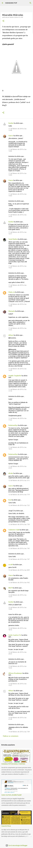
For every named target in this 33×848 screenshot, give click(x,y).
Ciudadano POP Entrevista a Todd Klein (13, 764)
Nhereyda (11, 311)
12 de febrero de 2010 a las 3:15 (19, 480)
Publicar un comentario (10, 736)
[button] (3, 21)
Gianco (10, 135)
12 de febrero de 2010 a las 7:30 (19, 524)
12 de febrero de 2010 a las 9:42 (19, 582)
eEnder (10, 473)
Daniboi (11, 123)
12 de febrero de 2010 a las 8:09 (19, 570)
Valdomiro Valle (13, 530)
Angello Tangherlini (14, 375)
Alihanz (10, 335)
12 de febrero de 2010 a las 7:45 (19, 548)
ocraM (10, 564)
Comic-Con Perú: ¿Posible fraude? (11, 795)
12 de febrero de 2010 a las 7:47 (19, 559)
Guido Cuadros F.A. (14, 635)
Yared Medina (13, 239)
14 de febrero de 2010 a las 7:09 (19, 731)
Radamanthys (13, 425)
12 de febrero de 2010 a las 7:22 (19, 505)
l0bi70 (10, 588)
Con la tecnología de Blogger (17, 845)
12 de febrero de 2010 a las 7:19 (19, 494)
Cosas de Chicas (6, 826)
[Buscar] (30, 3)
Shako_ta (11, 292)
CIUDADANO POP (11, 3)
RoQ (9, 500)
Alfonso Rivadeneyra (15, 673)
